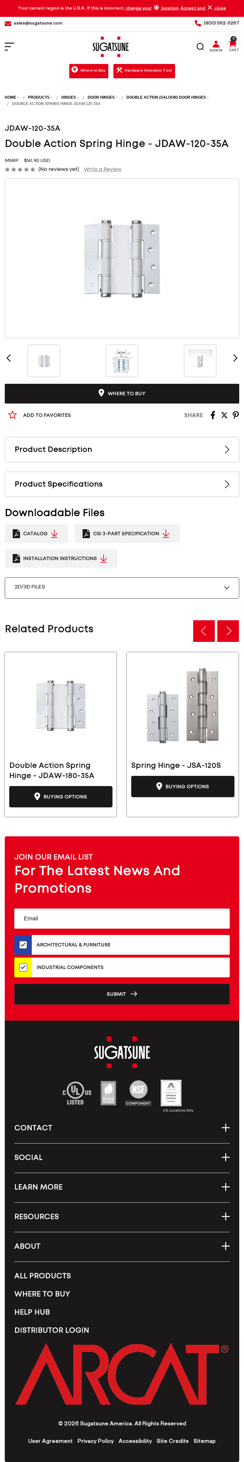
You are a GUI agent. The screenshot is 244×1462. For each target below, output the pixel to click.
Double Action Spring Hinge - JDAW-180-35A (51, 771)
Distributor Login (51, 1330)
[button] (122, 1373)
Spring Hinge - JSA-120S (176, 766)
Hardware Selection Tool (148, 71)
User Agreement (50, 1442)
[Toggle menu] (13, 47)
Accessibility (135, 1442)
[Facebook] (212, 417)
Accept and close (203, 8)
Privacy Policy (96, 1442)
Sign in (215, 51)
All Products (42, 1276)
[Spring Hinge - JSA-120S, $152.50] (182, 706)
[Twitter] (224, 417)
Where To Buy (42, 1294)
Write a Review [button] (103, 169)
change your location (152, 9)
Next (235, 358)
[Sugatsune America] (110, 47)
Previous (8, 358)
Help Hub (32, 1312)
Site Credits (173, 1442)
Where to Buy (92, 71)
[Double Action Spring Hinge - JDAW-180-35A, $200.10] (60, 706)
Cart (234, 51)
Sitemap (204, 1442)
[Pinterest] (235, 417)
